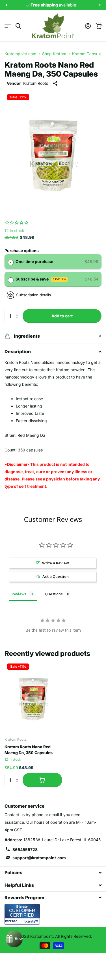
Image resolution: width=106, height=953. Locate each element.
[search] (18, 26)
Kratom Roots (35, 83)
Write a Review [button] (55, 562)
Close (53, 873)
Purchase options (22, 250)
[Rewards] (14, 938)
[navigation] (6, 5)
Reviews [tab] (19, 593)
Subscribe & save (41, 279)
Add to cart (62, 315)
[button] (18, 311)
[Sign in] (88, 26)
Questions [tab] (54, 593)
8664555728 (25, 849)
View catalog (8, 26)
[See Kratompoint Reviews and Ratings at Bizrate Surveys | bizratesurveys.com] (22, 914)
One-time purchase (34, 261)
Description (18, 351)
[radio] (11, 262)
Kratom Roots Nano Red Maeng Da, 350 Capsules (29, 749)
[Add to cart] (42, 780)
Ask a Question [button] (55, 576)
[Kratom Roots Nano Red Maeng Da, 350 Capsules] (33, 696)
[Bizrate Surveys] (32, 921)
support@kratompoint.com (39, 857)
